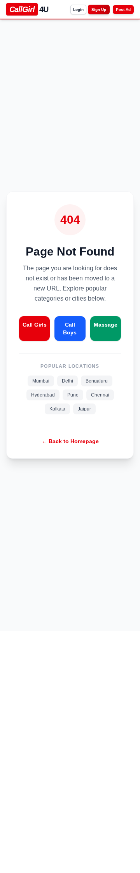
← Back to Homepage (70, 441)
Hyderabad (43, 395)
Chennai (100, 395)
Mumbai (40, 381)
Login (78, 9)
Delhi (67, 381)
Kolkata (57, 409)
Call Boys (70, 329)
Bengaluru (97, 381)
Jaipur (84, 409)
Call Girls (35, 325)
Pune (73, 395)
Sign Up (98, 9)
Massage (105, 325)
